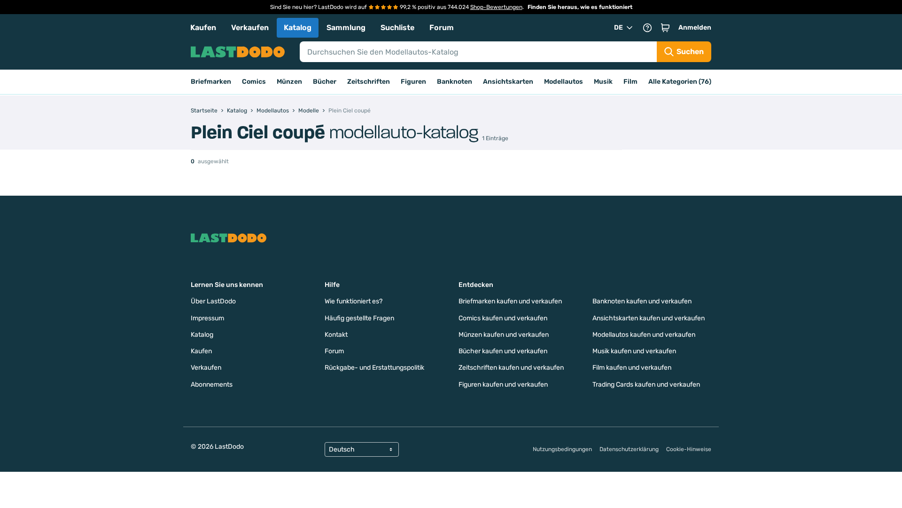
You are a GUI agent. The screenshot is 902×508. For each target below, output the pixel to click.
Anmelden (694, 28)
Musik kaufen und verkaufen (634, 351)
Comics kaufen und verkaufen (503, 318)
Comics (254, 82)
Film (630, 82)
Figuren (413, 82)
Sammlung (346, 27)
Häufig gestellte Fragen (359, 318)
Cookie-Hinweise (688, 449)
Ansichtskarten (508, 82)
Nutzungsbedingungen (562, 449)
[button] (665, 27)
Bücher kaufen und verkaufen (503, 351)
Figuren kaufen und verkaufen (503, 385)
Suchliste (397, 27)
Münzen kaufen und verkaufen (504, 335)
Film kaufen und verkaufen (631, 368)
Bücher (324, 82)
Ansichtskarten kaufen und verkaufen (648, 318)
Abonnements (212, 385)
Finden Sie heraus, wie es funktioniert (580, 7)
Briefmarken (211, 82)
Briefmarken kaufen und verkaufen (510, 301)
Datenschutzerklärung (629, 449)
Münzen (289, 82)
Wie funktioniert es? (353, 301)
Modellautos (563, 82)
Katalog (297, 27)
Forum (441, 27)
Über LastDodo (213, 301)
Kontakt (336, 335)
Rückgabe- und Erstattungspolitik (374, 368)
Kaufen (203, 27)
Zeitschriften (368, 82)
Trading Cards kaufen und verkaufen (646, 385)
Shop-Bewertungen (496, 7)
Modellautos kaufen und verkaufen (643, 335)
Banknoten (454, 82)
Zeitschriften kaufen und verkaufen (511, 368)
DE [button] (618, 28)
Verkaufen (250, 27)
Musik (603, 82)
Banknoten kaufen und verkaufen (642, 301)
